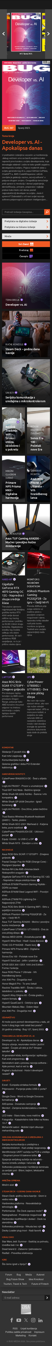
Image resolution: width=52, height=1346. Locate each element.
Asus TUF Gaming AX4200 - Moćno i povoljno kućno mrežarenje (22, 542)
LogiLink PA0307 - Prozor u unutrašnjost (23, 786)
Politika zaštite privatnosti (18, 1332)
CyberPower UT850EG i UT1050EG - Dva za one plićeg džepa (37, 689)
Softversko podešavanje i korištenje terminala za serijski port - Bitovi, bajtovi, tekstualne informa (25, 1170)
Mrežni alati (8, 1184)
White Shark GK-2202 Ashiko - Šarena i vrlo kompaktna (24, 795)
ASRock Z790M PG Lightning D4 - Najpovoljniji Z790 (19, 901)
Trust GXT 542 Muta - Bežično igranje (21, 790)
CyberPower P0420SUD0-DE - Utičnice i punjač (23, 833)
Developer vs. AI (16, 304)
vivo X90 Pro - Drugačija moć (17, 979)
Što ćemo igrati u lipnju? (14, 1264)
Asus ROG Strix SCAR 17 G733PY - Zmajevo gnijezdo (13, 685)
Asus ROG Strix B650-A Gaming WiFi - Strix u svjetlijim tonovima (25, 908)
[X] (26, 1320)
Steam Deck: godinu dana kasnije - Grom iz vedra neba (24, 1197)
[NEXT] (48, 34)
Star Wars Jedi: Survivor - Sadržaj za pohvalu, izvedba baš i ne (25, 1243)
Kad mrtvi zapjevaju (12, 755)
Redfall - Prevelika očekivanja (17, 1253)
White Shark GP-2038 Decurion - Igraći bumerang (22, 803)
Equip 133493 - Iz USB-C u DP (18, 839)
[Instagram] (33, 1320)
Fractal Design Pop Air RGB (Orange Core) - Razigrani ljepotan (24, 863)
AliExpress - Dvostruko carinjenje (19, 1104)
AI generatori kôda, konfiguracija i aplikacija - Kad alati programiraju (25, 1057)
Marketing (21, 1335)
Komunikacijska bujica (14, 760)
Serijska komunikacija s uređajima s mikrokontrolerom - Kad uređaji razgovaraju (24, 1146)
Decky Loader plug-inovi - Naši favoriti (22, 1230)
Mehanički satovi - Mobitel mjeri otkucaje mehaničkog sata (22, 1128)
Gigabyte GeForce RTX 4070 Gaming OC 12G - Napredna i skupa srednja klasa (13, 593)
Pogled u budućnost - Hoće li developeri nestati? (22, 1072)
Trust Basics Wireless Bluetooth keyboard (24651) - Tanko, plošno (23, 818)
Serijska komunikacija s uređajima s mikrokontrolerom (25, 399)
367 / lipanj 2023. (26, 54)
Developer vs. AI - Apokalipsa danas (22, 145)
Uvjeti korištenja (29, 1328)
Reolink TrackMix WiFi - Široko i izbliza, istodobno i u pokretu (12, 438)
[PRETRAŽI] (47, 212)
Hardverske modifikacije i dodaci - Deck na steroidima (24, 1220)
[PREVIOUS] (3, 34)
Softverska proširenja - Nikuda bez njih (22, 1226)
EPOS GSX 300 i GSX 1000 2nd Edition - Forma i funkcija (23, 966)
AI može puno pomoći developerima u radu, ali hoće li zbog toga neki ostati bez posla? (26, 1023)
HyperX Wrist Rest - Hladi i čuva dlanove (23, 940)
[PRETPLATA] (47, 1297)
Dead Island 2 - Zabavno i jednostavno (22, 1249)
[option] (26, 34)
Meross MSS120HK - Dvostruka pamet (22, 936)
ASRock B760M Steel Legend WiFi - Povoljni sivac (25, 893)
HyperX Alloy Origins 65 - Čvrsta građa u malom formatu (23, 996)
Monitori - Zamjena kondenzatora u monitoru (24, 1108)
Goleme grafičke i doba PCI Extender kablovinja (21, 765)
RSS (15, 1328)
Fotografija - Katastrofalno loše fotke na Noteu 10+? (25, 1121)
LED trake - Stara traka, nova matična (21, 1115)
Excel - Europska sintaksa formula (19, 1084)
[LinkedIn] (40, 1320)
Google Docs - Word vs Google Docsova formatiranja (22, 1098)
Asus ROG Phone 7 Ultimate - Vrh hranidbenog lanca (38, 488)
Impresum (39, 1332)
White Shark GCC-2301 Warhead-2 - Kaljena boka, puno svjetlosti (25, 825)
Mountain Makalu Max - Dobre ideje (20, 1006)
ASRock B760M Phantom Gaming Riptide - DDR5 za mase (24, 885)
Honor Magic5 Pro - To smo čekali (19, 983)
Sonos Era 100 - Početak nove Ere (36, 443)
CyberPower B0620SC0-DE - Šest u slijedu (24, 778)
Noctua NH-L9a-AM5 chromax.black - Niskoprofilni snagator (21, 870)
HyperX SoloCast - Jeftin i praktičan (20, 960)
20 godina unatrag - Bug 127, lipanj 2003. (23, 1029)
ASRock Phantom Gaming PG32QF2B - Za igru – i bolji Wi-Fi (38, 596)
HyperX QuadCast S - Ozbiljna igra (20, 1002)
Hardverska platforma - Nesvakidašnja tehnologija (21, 1205)
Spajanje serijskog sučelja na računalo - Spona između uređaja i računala (22, 1161)
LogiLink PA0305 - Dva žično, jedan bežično (24, 809)
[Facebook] (11, 1320)
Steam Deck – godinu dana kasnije (22, 351)
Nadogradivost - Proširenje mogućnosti (22, 1215)
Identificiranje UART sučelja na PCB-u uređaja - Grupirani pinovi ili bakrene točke (26, 1153)
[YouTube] (19, 1320)
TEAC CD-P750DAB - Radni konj (19, 945)
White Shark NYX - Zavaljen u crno (20, 843)
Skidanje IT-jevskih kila (14, 751)
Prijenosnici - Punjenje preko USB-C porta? (24, 1088)
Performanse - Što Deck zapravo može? (22, 1210)
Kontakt (32, 1335)
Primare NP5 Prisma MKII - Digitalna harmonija (13, 490)
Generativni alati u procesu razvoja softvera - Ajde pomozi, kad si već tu (25, 1064)
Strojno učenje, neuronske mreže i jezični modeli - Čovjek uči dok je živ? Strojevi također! (23, 1048)
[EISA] (26, 1309)
